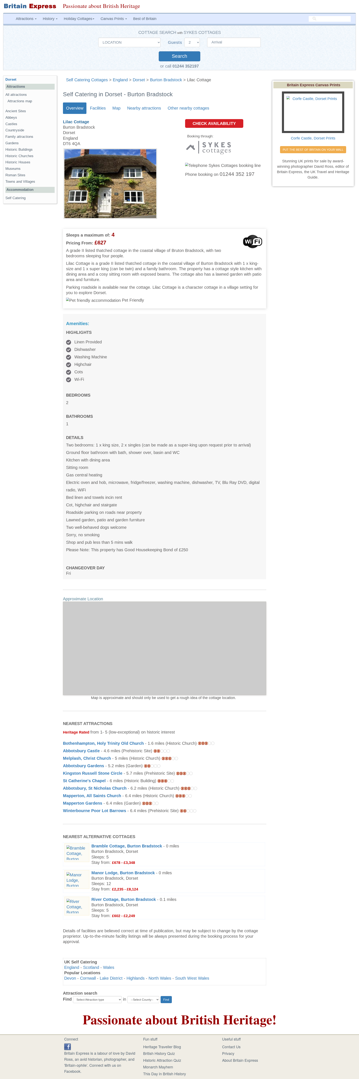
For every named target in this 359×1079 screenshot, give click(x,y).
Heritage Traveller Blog (162, 1046)
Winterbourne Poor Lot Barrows (94, 810)
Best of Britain (144, 19)
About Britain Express (240, 1060)
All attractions (16, 95)
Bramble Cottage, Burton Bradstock (126, 846)
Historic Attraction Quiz (162, 1060)
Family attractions (19, 137)
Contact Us (231, 1046)
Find (67, 999)
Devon (70, 978)
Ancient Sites (15, 111)
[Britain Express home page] (30, 6)
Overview (74, 108)
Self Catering (15, 198)
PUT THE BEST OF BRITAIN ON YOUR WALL (313, 149)
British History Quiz (159, 1053)
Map (116, 108)
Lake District (111, 978)
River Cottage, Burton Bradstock (123, 899)
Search (179, 56)
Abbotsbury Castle (81, 751)
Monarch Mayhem (158, 1066)
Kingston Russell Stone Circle (92, 773)
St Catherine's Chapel (84, 780)
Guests (175, 42)
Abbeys (11, 118)
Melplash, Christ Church (87, 758)
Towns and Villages (20, 182)
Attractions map (19, 101)
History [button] (49, 19)
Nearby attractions (144, 108)
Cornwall (88, 978)
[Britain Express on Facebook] (67, 1046)
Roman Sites (15, 175)
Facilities (98, 108)
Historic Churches (19, 156)
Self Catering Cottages (87, 80)
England (120, 80)
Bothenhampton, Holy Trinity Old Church (103, 743)
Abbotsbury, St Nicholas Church (95, 788)
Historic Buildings (19, 150)
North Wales (160, 978)
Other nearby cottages (188, 108)
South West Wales (192, 978)
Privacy (228, 1053)
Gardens (12, 143)
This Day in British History (164, 1073)
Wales (108, 967)
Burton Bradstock (166, 80)
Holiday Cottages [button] (78, 19)
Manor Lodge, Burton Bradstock (123, 873)
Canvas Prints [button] (113, 19)
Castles (11, 124)
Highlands (136, 978)
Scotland (91, 967)
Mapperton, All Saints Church (92, 795)
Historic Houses (17, 162)
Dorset (139, 80)
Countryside (14, 130)
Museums (13, 169)
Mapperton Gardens (82, 803)
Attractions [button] (25, 19)
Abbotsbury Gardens (83, 765)
